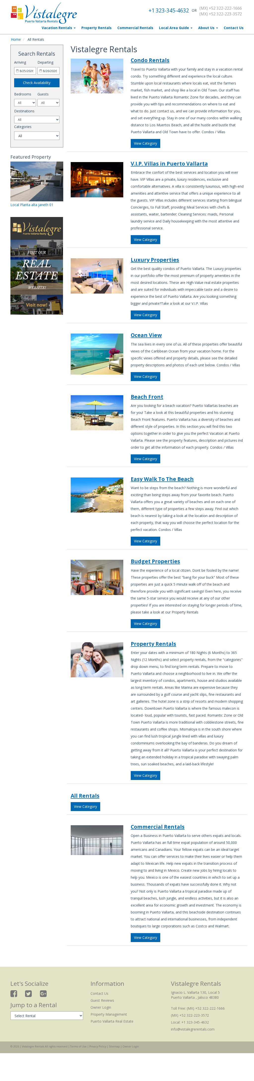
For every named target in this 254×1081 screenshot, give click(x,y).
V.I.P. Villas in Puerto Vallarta (169, 163)
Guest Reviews (102, 1000)
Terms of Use (78, 1046)
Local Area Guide (174, 27)
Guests (43, 94)
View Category (145, 143)
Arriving (20, 62)
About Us (207, 27)
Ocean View (146, 335)
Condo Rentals (150, 60)
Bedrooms (22, 94)
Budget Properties (155, 561)
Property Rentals (96, 27)
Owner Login (101, 1007)
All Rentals (85, 795)
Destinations (24, 111)
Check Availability (36, 82)
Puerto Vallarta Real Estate (112, 1021)
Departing (45, 62)
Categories (23, 126)
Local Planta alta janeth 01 (31, 204)
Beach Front (147, 396)
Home (16, 39)
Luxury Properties (155, 259)
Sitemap (114, 1046)
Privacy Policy (97, 1046)
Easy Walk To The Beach (162, 479)
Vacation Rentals (57, 27)
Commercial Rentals (135, 27)
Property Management (109, 1014)
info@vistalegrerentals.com (193, 1029)
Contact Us (234, 27)
